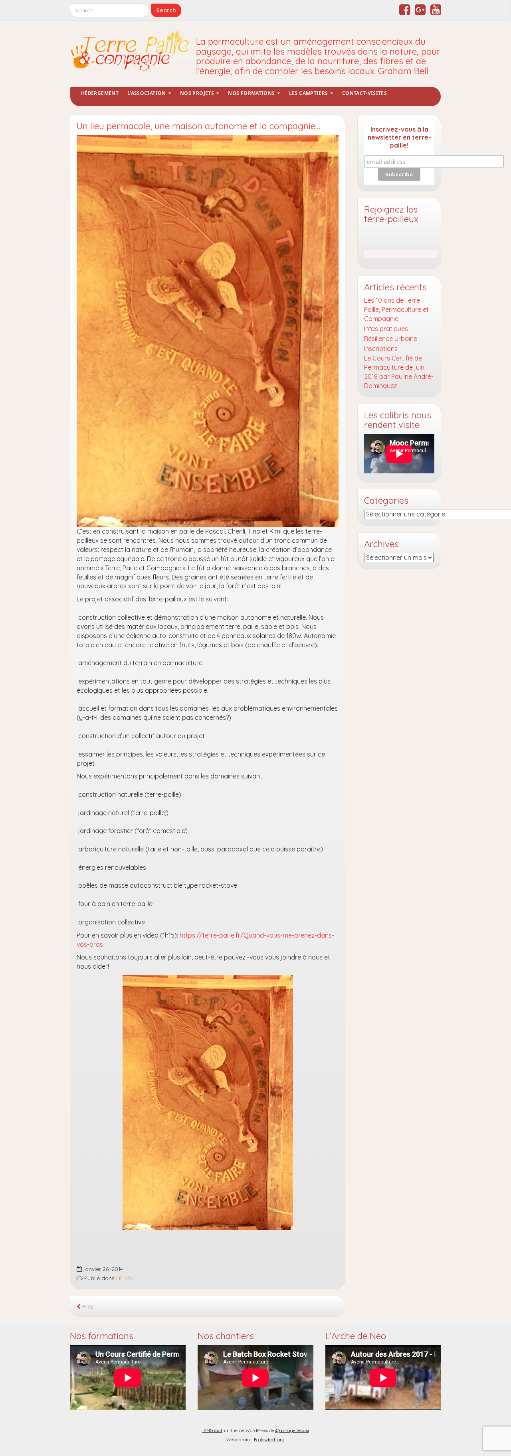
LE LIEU (125, 1278)
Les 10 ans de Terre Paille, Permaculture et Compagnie (396, 309)
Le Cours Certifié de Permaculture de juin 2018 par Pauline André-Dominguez (399, 372)
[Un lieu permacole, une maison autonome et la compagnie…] (208, 331)
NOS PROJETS (197, 93)
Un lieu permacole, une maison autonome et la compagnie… (198, 126)
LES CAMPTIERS (309, 93)
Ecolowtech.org (269, 1439)
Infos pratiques (386, 329)
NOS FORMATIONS (252, 93)
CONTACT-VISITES (364, 93)
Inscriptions (381, 349)
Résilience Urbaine (390, 339)
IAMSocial (212, 1430)
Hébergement (100, 93)
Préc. (88, 1306)
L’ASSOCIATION (147, 93)
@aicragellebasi (292, 1430)
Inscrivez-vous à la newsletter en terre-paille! (399, 137)
